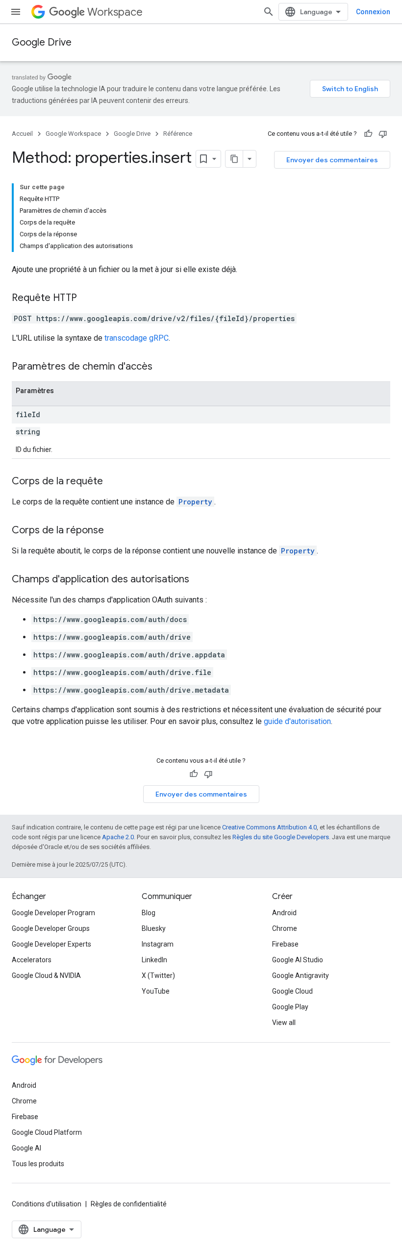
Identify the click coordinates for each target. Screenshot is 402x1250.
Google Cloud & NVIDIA (46, 975)
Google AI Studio (297, 960)
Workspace (115, 12)
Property (195, 501)
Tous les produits (38, 1164)
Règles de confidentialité (129, 1204)
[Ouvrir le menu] (15, 12)
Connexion (373, 12)
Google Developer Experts (51, 944)
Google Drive (42, 42)
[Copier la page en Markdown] (234, 158)
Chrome (284, 928)
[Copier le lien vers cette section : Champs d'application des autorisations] (199, 580)
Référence (177, 133)
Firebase (285, 944)
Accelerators (31, 960)
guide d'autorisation (297, 721)
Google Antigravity (300, 975)
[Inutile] (383, 133)
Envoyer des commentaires (332, 159)
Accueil (22, 133)
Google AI (26, 1148)
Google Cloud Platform (47, 1132)
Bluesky (154, 928)
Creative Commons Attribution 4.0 (269, 827)
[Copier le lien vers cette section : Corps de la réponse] (114, 531)
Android (284, 913)
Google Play (290, 1007)
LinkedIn (154, 960)
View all (284, 1022)
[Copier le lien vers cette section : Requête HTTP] (87, 298)
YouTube (156, 991)
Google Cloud (292, 991)
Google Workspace (73, 133)
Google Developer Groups (51, 928)
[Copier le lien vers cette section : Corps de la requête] (113, 482)
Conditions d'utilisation (46, 1204)
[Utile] (368, 133)
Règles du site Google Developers (280, 837)
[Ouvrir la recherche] (269, 12)
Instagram (158, 944)
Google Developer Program (53, 913)
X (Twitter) (158, 975)
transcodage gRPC (136, 338)
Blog (148, 913)
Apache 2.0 (118, 837)
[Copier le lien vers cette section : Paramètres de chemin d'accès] (162, 367)
